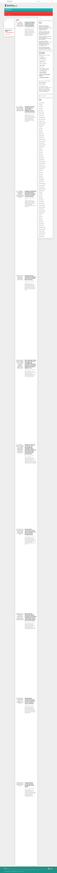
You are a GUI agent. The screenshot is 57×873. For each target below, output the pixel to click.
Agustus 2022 (41, 190)
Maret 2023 (41, 177)
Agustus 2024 (41, 146)
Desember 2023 (42, 161)
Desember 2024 (42, 139)
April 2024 (41, 154)
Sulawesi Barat (27, 28)
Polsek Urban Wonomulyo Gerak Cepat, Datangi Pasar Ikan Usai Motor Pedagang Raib (30, 532)
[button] (52, 1)
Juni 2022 (41, 194)
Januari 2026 (41, 115)
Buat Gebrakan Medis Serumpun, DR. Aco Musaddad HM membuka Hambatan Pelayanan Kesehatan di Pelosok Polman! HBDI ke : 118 (30, 364)
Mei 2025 (40, 130)
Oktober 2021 (41, 209)
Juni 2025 (40, 128)
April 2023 (41, 176)
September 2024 (42, 144)
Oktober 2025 (41, 121)
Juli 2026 (40, 104)
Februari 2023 (41, 179)
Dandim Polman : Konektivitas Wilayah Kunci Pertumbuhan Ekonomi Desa (30, 277)
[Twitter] (50, 868)
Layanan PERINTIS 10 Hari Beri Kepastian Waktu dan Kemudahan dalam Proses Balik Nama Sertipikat (45, 38)
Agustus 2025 (41, 124)
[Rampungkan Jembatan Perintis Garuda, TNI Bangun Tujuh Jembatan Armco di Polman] (30, 712)
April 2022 (41, 198)
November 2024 (42, 141)
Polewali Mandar (29, 27)
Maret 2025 (41, 133)
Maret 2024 (41, 155)
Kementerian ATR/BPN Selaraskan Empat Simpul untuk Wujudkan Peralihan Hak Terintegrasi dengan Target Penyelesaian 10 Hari (45, 43)
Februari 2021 (41, 223)
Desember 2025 (42, 117)
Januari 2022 (41, 203)
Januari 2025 (41, 137)
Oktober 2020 (41, 231)
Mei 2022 (40, 196)
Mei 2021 (40, 218)
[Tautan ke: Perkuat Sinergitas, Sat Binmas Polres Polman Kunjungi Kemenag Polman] (20, 62)
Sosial (35, 27)
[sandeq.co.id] (11, 5)
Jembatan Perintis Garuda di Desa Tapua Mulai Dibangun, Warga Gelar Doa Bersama (30, 109)
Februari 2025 (41, 135)
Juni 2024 (41, 150)
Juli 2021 (40, 214)
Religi (33, 27)
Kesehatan (28, 369)
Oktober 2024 (41, 143)
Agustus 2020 (41, 234)
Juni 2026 (41, 106)
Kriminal (28, 535)
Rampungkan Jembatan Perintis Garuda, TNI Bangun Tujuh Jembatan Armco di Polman (30, 701)
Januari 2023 (41, 181)
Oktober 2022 (41, 187)
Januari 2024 (41, 159)
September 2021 (42, 210)
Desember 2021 (42, 205)
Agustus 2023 (41, 168)
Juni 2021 (40, 216)
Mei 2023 (40, 174)
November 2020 (42, 229)
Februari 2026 (41, 113)
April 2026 (41, 110)
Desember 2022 (42, 183)
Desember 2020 (42, 227)
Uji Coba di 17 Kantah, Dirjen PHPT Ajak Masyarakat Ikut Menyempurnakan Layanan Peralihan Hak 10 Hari (44, 33)
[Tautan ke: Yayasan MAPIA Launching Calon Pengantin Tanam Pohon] (20, 823)
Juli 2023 (40, 170)
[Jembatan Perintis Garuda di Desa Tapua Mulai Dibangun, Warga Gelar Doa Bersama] (29, 121)
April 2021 (41, 220)
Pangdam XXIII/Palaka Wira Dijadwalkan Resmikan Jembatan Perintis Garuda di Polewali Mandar (30, 194)
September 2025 (42, 122)
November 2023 (42, 163)
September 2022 (42, 188)
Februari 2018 (41, 236)
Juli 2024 (40, 148)
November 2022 (42, 185)
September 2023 (42, 166)
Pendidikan (28, 621)
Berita (25, 27)
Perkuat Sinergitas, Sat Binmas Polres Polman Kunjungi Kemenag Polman (30, 24)
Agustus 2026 (41, 102)
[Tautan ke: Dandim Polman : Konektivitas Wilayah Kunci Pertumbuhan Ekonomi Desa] (20, 316)
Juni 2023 (41, 172)
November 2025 (42, 119)
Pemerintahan (29, 197)
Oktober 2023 (41, 165)
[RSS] (52, 868)
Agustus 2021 (41, 212)
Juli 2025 (40, 126)
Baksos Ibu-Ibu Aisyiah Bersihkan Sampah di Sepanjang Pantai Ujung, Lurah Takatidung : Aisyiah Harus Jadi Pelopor (30, 617)
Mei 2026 (40, 108)
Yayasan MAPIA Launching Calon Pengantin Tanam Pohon (29, 784)
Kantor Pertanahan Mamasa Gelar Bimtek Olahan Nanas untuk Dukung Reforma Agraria (45, 48)
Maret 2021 (41, 221)
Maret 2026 (41, 111)
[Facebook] (48, 868)
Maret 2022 (41, 199)
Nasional (28, 113)
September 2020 (42, 232)
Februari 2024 (41, 157)
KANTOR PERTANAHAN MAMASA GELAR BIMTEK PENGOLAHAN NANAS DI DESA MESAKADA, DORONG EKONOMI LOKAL (45, 27)
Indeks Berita (21, 871)
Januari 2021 (41, 225)
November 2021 (42, 207)
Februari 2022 (41, 201)
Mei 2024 (40, 152)
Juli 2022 (40, 192)
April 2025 (41, 132)
